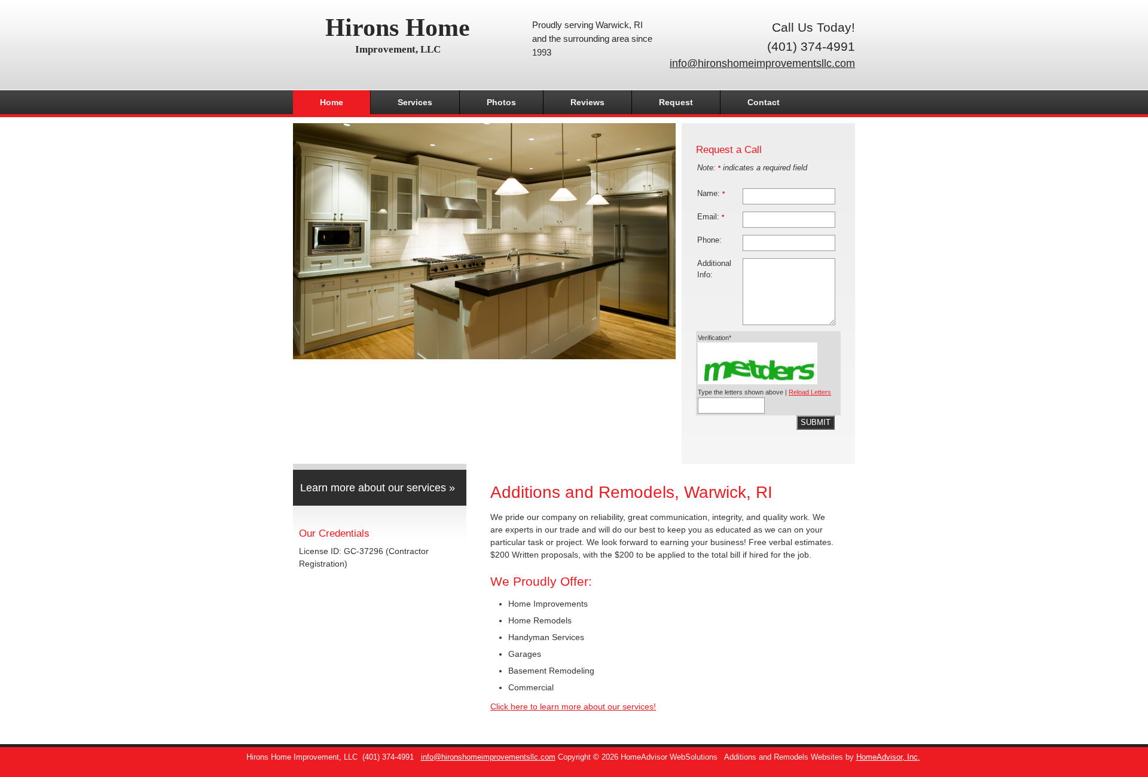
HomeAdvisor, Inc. (888, 757)
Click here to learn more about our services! (573, 706)
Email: (710, 217)
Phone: (709, 240)
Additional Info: (714, 269)
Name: (711, 193)
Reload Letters (810, 392)
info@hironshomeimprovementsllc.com (762, 63)
